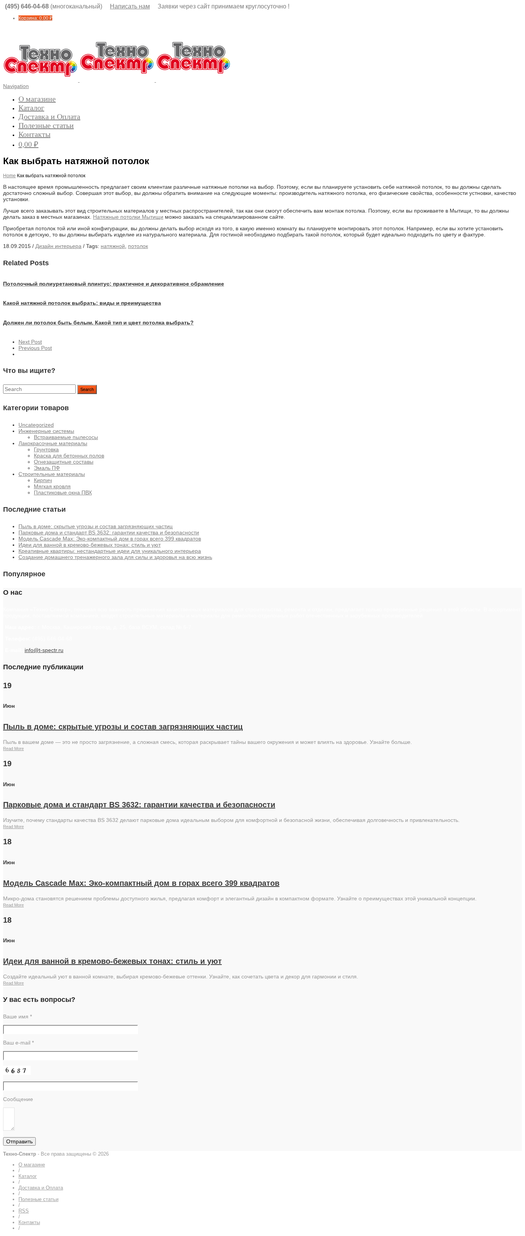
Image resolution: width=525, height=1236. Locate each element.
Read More (13, 748)
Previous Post (35, 348)
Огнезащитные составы (63, 462)
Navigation (16, 86)
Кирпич (43, 480)
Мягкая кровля (52, 486)
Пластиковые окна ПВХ (63, 492)
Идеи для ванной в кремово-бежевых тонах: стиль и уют (89, 545)
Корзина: (35, 18)
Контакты (34, 134)
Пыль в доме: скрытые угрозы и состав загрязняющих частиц (95, 526)
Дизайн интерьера (58, 246)
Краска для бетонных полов (69, 455)
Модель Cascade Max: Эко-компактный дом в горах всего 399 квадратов (109, 539)
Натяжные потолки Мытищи (128, 217)
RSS (23, 1211)
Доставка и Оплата (49, 116)
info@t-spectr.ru (44, 650)
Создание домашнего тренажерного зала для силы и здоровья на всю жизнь (115, 557)
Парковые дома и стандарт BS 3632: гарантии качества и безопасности (108, 532)
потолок (138, 246)
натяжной (113, 246)
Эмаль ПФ (47, 468)
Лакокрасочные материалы (52, 443)
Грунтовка (46, 449)
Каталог (31, 107)
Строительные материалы (51, 474)
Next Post (30, 342)
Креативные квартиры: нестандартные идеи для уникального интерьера (109, 551)
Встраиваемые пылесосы (66, 437)
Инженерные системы (46, 431)
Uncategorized (36, 425)
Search (87, 389)
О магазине (37, 99)
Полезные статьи (46, 125)
